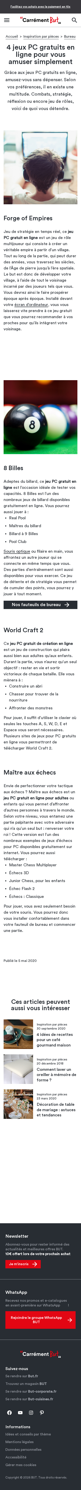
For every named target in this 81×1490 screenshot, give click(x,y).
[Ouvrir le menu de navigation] (7, 20)
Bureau (70, 36)
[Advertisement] (40, 355)
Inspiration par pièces (41, 36)
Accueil (12, 36)
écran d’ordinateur (31, 305)
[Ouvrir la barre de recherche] (74, 20)
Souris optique (17, 551)
